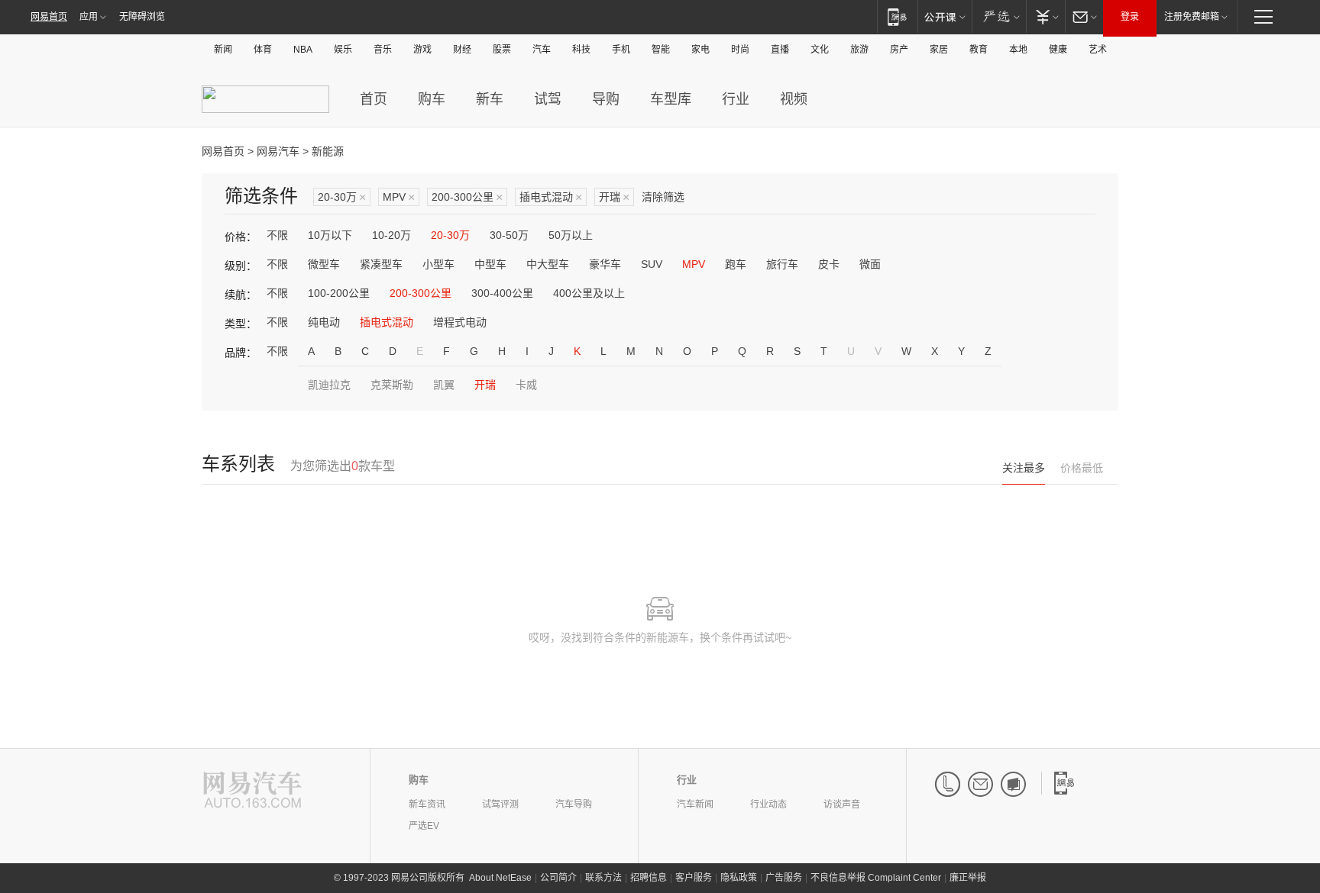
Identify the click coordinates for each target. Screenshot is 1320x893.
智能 (661, 49)
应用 (88, 16)
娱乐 (343, 49)
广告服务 (783, 877)
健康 (1058, 49)
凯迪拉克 (329, 385)
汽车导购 (573, 804)
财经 (462, 49)
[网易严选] (999, 16)
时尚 (740, 49)
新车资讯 (427, 804)
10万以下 (330, 235)
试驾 (547, 99)
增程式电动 (460, 322)
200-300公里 (467, 197)
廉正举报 (968, 877)
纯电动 (324, 322)
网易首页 (49, 16)
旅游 (859, 49)
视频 (793, 99)
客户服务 (693, 877)
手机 (621, 49)
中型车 (490, 264)
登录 (1130, 16)
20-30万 (342, 197)
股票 (502, 49)
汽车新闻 (695, 804)
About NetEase (500, 877)
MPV (399, 197)
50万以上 (570, 235)
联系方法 (603, 877)
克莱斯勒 (391, 385)
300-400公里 (502, 293)
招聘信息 (648, 877)
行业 (735, 99)
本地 (1018, 49)
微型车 (324, 264)
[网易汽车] (252, 791)
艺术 (1098, 49)
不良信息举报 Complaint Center (875, 877)
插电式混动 (550, 197)
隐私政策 (738, 877)
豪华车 (605, 264)
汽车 (541, 49)
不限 (277, 235)
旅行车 (782, 264)
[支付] (1045, 16)
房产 (899, 49)
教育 (978, 49)
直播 (780, 49)
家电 (700, 49)
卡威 (526, 385)
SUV (651, 264)
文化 (819, 49)
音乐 (383, 49)
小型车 (438, 264)
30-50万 (509, 235)
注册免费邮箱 (1191, 16)
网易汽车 (278, 151)
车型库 (670, 99)
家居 (939, 49)
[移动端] (897, 16)
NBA (302, 49)
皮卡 (829, 264)
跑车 (735, 264)
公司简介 (558, 877)
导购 (606, 99)
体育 (263, 49)
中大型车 (547, 264)
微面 (870, 264)
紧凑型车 (381, 264)
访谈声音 (841, 804)
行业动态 (768, 804)
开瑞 (614, 197)
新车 (489, 99)
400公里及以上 (589, 293)
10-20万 (391, 235)
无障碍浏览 (142, 16)
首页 (373, 99)
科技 (581, 49)
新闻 (223, 49)
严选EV (424, 825)
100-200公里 (339, 293)
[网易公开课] (944, 16)
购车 (431, 99)
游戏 (422, 49)
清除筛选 (663, 197)
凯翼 (444, 385)
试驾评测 (500, 804)
